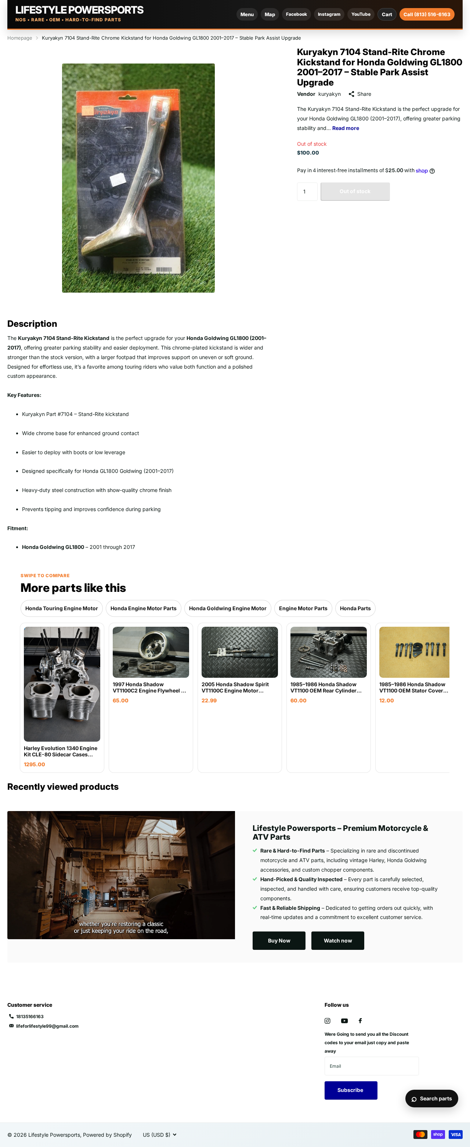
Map (270, 14)
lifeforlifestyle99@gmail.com (47, 1026)
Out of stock (355, 191)
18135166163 (30, 1016)
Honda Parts (355, 608)
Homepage (19, 38)
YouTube (360, 14)
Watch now (338, 940)
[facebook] (360, 1021)
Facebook (296, 14)
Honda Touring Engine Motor (61, 608)
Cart (387, 14)
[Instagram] (327, 1021)
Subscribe (350, 1090)
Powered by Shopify (107, 1135)
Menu (247, 14)
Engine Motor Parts (303, 608)
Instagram (329, 14)
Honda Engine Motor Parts (144, 608)
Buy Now (279, 940)
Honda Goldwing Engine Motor (228, 608)
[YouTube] (344, 1021)
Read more (345, 128)
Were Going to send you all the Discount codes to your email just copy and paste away (367, 1042)
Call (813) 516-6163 (427, 14)
